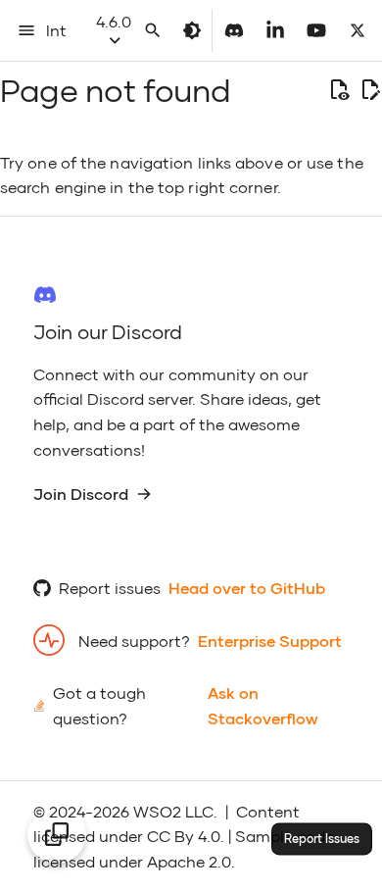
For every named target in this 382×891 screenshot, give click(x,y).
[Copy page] (56, 834)
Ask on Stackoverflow (263, 705)
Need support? (134, 640)
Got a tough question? (99, 705)
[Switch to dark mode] (192, 30)
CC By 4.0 (183, 835)
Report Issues (321, 838)
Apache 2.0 (189, 861)
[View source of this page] (339, 90)
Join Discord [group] (80, 493)
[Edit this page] (370, 90)
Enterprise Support (270, 640)
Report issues (110, 587)
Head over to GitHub (246, 587)
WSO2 (157, 811)
